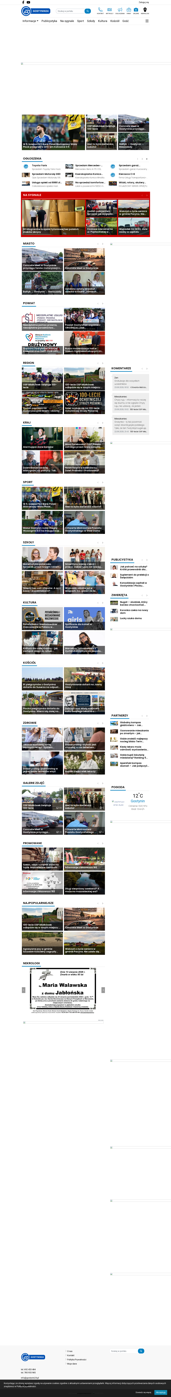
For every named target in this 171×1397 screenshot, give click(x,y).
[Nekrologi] (63, 990)
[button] (147, 21)
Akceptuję (161, 1392)
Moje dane (72, 1364)
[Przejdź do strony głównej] (36, 11)
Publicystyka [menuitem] (49, 21)
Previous (23, 990)
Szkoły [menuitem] (91, 21)
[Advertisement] (85, 42)
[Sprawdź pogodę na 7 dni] (118, 803)
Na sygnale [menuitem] (67, 21)
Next (103, 990)
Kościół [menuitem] (114, 21)
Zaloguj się (144, 2)
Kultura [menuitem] (102, 21)
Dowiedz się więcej (143, 1392)
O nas (69, 1351)
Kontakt (70, 1355)
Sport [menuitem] (80, 21)
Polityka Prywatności (76, 1359)
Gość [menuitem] (125, 21)
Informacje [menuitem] (29, 21)
